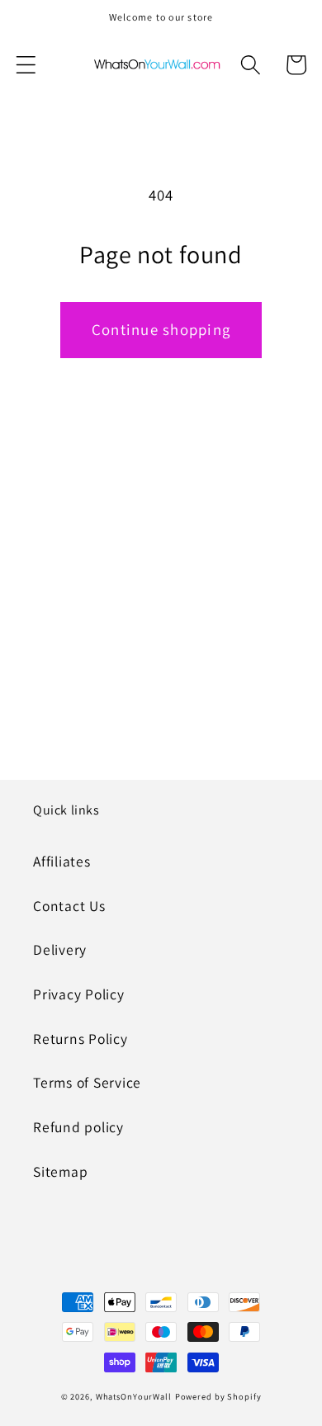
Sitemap (60, 1171)
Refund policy (78, 1126)
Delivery (60, 949)
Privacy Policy (79, 994)
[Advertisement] (161, 592)
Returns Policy (80, 1038)
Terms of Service (87, 1082)
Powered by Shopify (218, 1396)
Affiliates (62, 861)
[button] (26, 64)
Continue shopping (161, 329)
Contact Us (69, 905)
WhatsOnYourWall (134, 1396)
